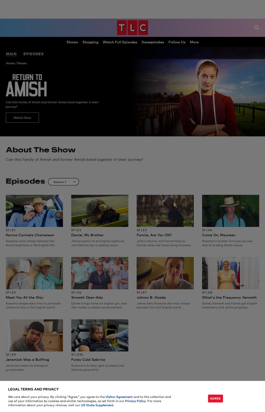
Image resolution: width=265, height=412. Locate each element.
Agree (215, 398)
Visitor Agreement (119, 397)
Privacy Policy (135, 401)
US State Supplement (97, 405)
